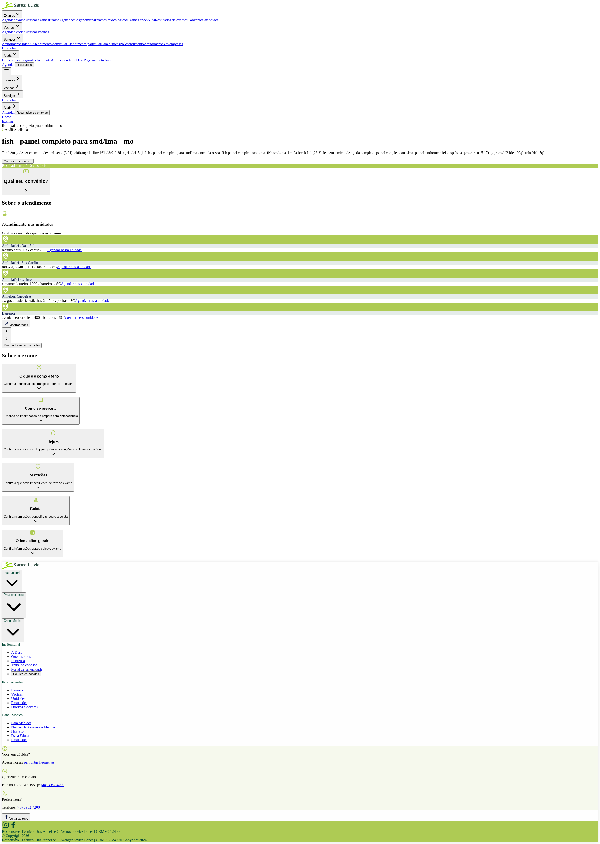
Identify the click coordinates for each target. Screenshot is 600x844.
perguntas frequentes (39, 762)
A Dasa (16, 652)
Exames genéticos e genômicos (72, 20)
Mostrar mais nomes (18, 161)
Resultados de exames (171, 20)
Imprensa (18, 661)
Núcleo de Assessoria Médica (33, 727)
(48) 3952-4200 (52, 785)
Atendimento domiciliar (49, 44)
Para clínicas (110, 44)
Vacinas (9, 27)
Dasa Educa (20, 736)
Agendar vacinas (14, 32)
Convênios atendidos (203, 20)
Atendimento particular (84, 44)
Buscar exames (38, 20)
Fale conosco (11, 60)
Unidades (9, 48)
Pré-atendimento (132, 44)
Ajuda (7, 55)
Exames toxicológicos (111, 20)
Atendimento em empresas (163, 44)
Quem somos (21, 657)
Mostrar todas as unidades (22, 345)
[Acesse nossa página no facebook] (13, 827)
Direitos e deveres (24, 707)
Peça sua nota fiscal (98, 60)
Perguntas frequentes (36, 60)
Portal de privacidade (26, 669)
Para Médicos (21, 723)
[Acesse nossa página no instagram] (5, 827)
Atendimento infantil (17, 44)
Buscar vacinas (38, 32)
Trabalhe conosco (24, 665)
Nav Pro (17, 731)
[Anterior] (6, 331)
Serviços (10, 39)
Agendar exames (14, 20)
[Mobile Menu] (6, 71)
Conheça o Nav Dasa (68, 60)
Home (6, 117)
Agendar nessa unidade (64, 250)
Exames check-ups (141, 20)
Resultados (24, 65)
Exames (9, 15)
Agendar (8, 65)
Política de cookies (26, 674)
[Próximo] (6, 339)
